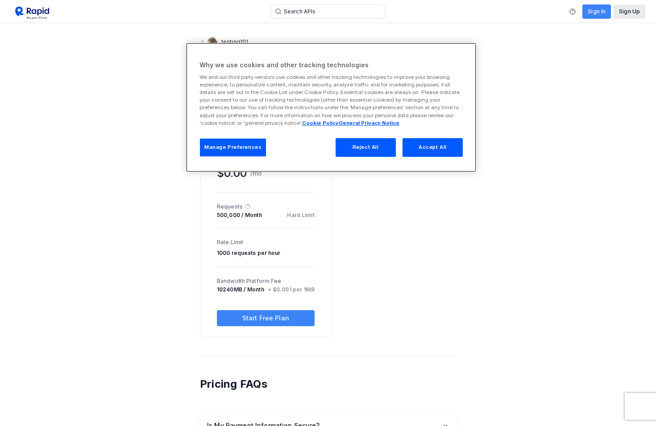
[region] (331, 107)
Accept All (433, 147)
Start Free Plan (265, 318)
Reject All (366, 147)
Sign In (597, 11)
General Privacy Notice (369, 123)
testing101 (234, 41)
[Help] (572, 11)
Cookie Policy (320, 123)
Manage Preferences (233, 147)
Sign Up (629, 11)
